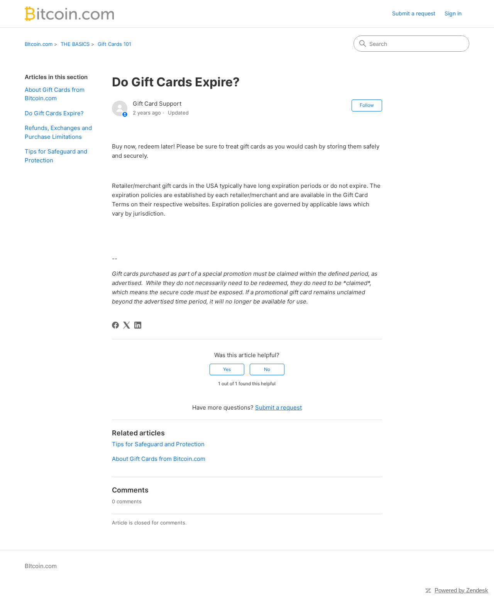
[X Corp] (126, 325)
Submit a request (413, 13)
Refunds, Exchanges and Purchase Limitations (58, 132)
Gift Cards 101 (114, 44)
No (267, 369)
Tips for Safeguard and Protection (56, 156)
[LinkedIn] (137, 325)
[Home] (69, 14)
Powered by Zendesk (461, 590)
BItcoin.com (38, 44)
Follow (367, 105)
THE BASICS (75, 44)
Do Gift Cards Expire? (54, 113)
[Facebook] (115, 325)
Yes (227, 369)
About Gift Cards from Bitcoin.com (55, 94)
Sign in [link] (453, 13)
